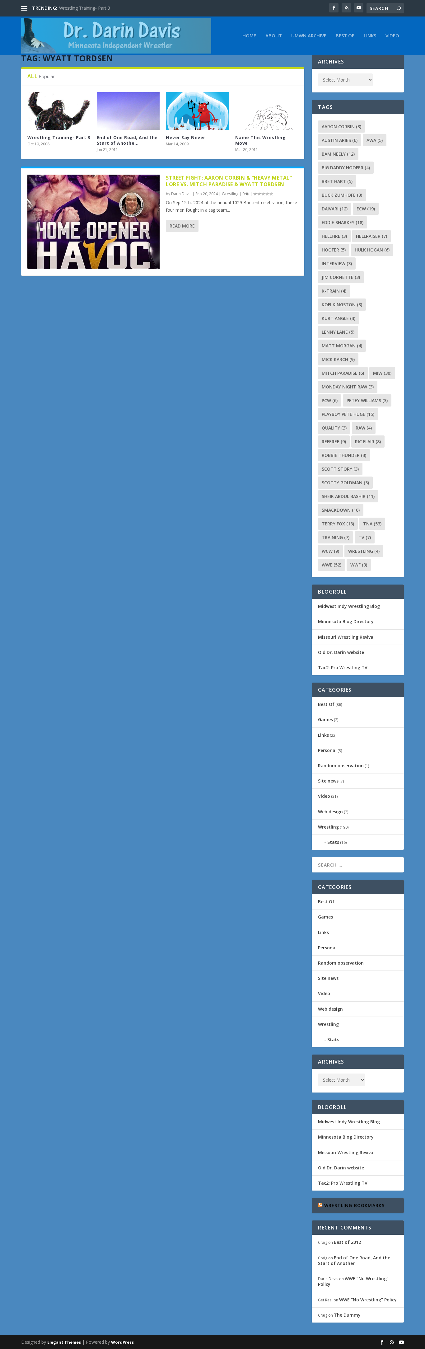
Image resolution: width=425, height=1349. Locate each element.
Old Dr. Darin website (341, 652)
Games (325, 719)
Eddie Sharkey (342, 222)
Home (249, 36)
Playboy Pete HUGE (348, 414)
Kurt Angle (338, 318)
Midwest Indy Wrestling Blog (349, 606)
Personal (327, 750)
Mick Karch (338, 359)
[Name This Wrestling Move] (266, 111)
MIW (382, 373)
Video (392, 36)
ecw (366, 209)
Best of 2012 (347, 1242)
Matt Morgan (342, 346)
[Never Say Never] (197, 111)
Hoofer (334, 250)
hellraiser (371, 236)
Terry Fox (338, 524)
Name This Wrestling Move (260, 140)
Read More (182, 226)
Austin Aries (339, 140)
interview (337, 263)
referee (334, 441)
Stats (333, 842)
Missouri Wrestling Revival (346, 637)
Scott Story (340, 469)
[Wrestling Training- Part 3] (59, 111)
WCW (330, 551)
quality (334, 428)
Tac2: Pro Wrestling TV (342, 667)
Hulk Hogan (372, 250)
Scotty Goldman (345, 483)
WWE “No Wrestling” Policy (353, 1281)
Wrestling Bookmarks (354, 1205)
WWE (331, 565)
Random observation (341, 766)
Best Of (345, 36)
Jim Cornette (341, 277)
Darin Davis (181, 193)
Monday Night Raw (348, 387)
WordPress (122, 1342)
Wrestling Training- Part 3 (84, 8)
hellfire (334, 236)
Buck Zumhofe (342, 195)
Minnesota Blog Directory (346, 621)
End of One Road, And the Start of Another (354, 1260)
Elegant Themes (64, 1342)
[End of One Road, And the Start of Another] (128, 111)
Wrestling (230, 193)
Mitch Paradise (343, 373)
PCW (330, 400)
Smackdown (341, 510)
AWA (375, 140)
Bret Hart (337, 181)
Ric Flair (368, 441)
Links (370, 36)
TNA (372, 524)
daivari (335, 209)
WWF (358, 565)
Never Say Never (185, 137)
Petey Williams (367, 400)
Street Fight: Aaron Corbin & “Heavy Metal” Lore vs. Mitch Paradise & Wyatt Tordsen (229, 181)
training (335, 537)
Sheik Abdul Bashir (348, 496)
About (273, 36)
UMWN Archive (308, 36)
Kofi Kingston (342, 305)
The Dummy (347, 1315)
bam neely (338, 154)
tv (364, 537)
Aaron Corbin (341, 126)
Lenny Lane (338, 332)
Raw (364, 428)
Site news (328, 781)
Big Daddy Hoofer (346, 168)
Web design (330, 812)
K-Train (334, 291)
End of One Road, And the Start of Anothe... (127, 140)
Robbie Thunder (344, 455)
